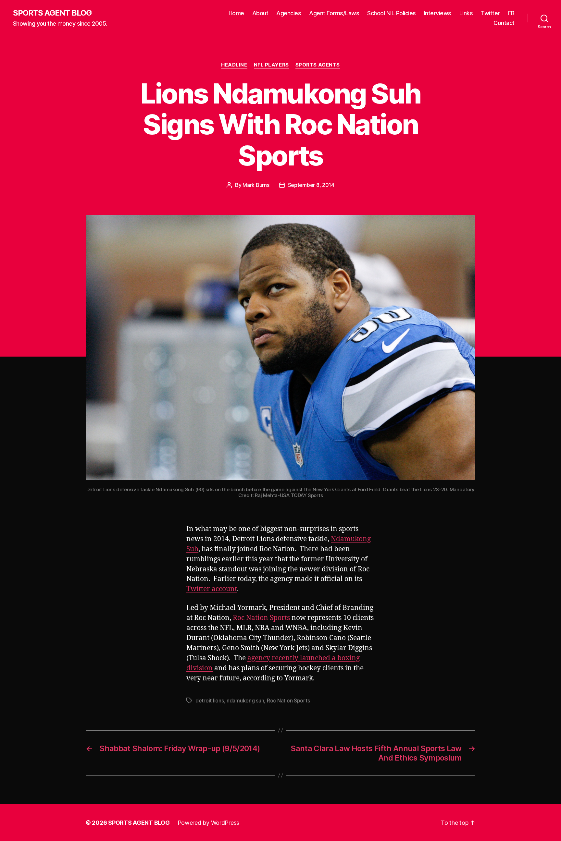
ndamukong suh (245, 700)
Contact (504, 22)
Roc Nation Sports (261, 618)
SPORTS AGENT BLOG (52, 13)
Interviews (437, 13)
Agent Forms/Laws (334, 13)
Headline (234, 65)
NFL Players (271, 65)
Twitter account (211, 589)
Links (466, 13)
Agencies (288, 13)
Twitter (490, 13)
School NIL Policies (391, 13)
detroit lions (209, 700)
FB (511, 13)
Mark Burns (256, 185)
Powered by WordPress (209, 822)
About (260, 13)
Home (236, 13)
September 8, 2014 (311, 185)
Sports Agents (317, 65)
